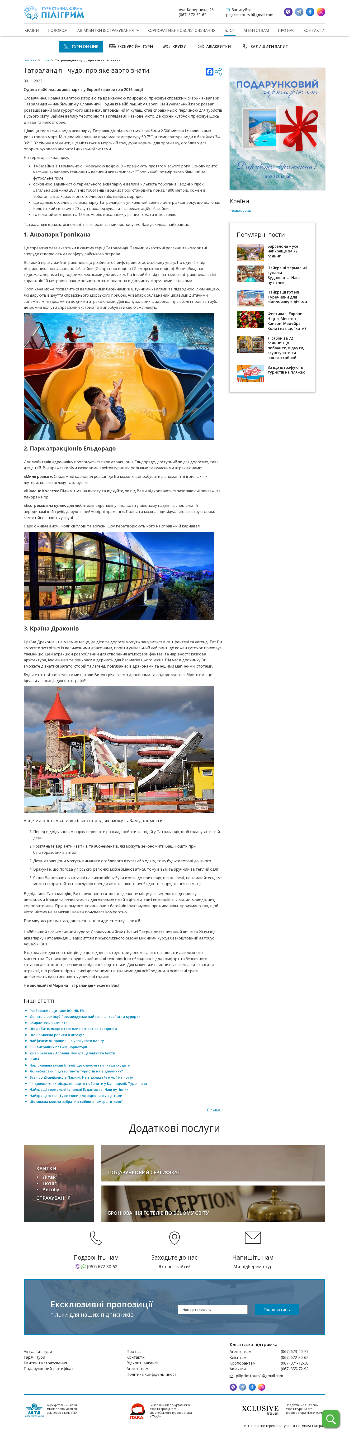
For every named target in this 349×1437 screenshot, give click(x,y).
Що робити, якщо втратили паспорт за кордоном (73, 1028)
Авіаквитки (218, 46)
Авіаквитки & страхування (105, 30)
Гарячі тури (34, 1357)
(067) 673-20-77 (294, 1351)
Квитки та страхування (45, 1363)
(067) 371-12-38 (294, 1363)
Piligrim (54, 12)
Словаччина (240, 211)
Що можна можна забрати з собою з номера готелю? (76, 1101)
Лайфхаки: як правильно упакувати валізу (67, 1041)
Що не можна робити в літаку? (57, 1035)
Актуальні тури (38, 1351)
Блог (230, 30)
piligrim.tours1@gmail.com (249, 14)
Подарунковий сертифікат (48, 1368)
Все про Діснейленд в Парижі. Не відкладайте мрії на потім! (82, 1077)
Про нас (286, 30)
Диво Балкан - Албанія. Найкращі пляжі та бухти (72, 1053)
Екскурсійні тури (135, 46)
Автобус (52, 1189)
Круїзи (180, 46)
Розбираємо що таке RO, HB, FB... (58, 1010)
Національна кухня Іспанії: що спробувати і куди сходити (80, 1065)
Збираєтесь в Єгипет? (48, 1022)
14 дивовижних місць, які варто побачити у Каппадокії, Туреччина (88, 1083)
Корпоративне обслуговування (181, 30)
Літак (49, 1177)
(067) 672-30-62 (192, 14)
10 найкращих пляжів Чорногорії (58, 1047)
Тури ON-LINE (84, 46)
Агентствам (256, 30)
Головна (30, 60)
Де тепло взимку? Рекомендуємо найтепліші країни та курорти (85, 1016)
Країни (31, 30)
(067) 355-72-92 (294, 1368)
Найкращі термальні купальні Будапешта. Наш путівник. (79, 1089)
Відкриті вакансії (142, 1363)
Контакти (314, 30)
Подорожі (58, 30)
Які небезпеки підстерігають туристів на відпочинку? (76, 1071)
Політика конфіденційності (152, 1374)
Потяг (49, 1183)
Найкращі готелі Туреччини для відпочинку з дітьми (76, 1095)
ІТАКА (34, 1059)
